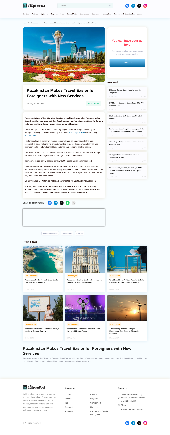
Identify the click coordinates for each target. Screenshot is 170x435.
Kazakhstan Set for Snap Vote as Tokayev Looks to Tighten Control (42, 330)
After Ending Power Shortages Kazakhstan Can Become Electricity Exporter (124, 331)
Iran (62, 14)
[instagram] (145, 6)
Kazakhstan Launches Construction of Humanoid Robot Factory (83, 330)
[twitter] (139, 6)
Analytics (107, 14)
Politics (35, 14)
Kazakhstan (36, 23)
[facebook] (127, 6)
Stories (26, 14)
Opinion (44, 14)
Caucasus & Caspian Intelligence (128, 14)
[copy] (74, 203)
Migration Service (50, 233)
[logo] (34, 5)
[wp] (68, 203)
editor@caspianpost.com (132, 409)
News (25, 23)
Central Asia (72, 14)
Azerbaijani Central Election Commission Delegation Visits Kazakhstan (84, 281)
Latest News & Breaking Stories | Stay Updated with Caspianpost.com (133, 397)
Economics (84, 14)
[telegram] (133, 6)
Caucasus (96, 14)
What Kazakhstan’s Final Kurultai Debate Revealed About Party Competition (126, 281)
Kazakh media (31, 135)
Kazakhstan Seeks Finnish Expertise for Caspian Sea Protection (42, 281)
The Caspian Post (77, 132)
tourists (79, 233)
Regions (54, 14)
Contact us (127, 63)
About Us (125, 405)
